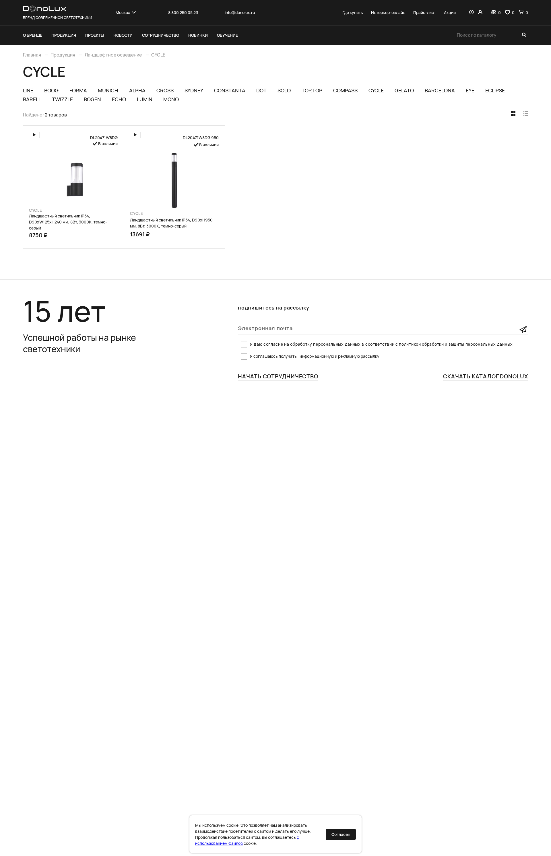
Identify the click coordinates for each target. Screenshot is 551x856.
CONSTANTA (229, 90)
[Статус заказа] (471, 12)
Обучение (227, 35)
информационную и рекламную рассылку (339, 356)
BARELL (32, 99)
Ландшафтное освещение (113, 55)
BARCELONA (440, 90)
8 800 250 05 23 (183, 12)
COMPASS (345, 90)
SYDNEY (194, 90)
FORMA (78, 90)
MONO (171, 99)
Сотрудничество (160, 35)
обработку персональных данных (325, 344)
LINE (28, 90)
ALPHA (137, 90)
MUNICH (108, 90)
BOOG (51, 90)
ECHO (119, 99)
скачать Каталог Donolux (485, 376)
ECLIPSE (495, 90)
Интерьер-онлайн (388, 12)
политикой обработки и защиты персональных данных (456, 344)
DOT (261, 90)
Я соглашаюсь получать (314, 356)
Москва (123, 12)
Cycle (35, 210)
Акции (450, 12)
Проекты (94, 35)
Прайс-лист (424, 12)
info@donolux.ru (240, 12)
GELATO (404, 90)
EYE (470, 90)
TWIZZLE (62, 99)
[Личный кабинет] (480, 12)
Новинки (198, 35)
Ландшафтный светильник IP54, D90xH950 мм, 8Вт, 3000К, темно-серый (171, 223)
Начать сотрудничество (278, 376)
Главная (32, 55)
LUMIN (144, 99)
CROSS (165, 90)
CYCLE (158, 55)
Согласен (340, 834)
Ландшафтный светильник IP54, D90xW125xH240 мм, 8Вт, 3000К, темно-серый (68, 222)
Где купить (352, 12)
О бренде (32, 35)
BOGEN (92, 99)
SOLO (284, 90)
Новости (123, 35)
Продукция (63, 35)
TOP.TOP (312, 90)
